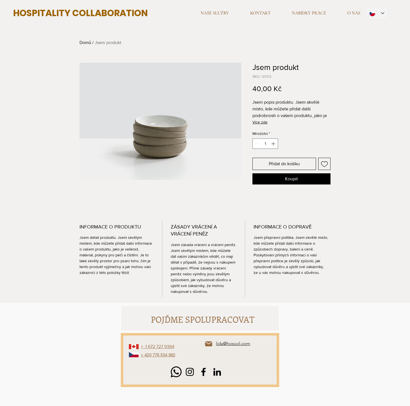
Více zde (259, 122)
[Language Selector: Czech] (377, 13)
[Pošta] (208, 343)
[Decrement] (256, 144)
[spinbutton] (265, 144)
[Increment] (273, 144)
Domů (85, 42)
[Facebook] (203, 371)
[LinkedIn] (217, 371)
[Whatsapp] (176, 371)
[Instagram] (189, 371)
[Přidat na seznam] (324, 164)
